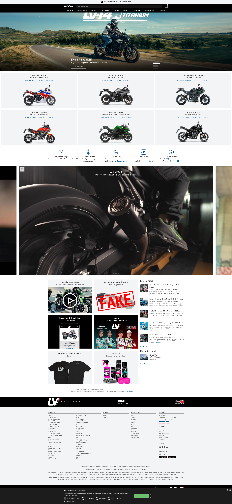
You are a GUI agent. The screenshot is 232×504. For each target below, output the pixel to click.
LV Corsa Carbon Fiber (82, 422)
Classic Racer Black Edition (55, 448)
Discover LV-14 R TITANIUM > (110, 117)
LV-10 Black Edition (53, 426)
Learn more (126, 117)
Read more (74, 495)
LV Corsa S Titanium (81, 421)
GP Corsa (78, 450)
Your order (161, 435)
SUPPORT (162, 10)
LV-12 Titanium (52, 432)
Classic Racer (79, 446)
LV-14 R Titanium (80, 419)
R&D (132, 426)
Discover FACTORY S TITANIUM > (34, 117)
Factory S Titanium (81, 442)
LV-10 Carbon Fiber (53, 428)
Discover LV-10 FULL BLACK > (34, 81)
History (133, 421)
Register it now (122, 161)
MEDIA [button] (125, 10)
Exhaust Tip (79, 455)
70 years (133, 430)
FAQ (167, 159)
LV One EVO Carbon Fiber (83, 435)
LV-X (49, 450)
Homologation (163, 430)
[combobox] (227, 490)
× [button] (230, 490)
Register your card (164, 437)
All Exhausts (79, 459)
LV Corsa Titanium (53, 424)
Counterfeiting (135, 433)
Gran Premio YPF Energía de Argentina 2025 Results (166, 323)
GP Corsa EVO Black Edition (83, 453)
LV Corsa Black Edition (54, 422)
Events (133, 417)
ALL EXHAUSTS (82, 10)
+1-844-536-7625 (173, 161)
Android (149, 161)
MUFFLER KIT (95, 10)
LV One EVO (79, 433)
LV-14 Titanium (52, 417)
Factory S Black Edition (82, 441)
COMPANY (137, 10)
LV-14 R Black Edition (54, 419)
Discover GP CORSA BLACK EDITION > (188, 81)
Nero (49, 437)
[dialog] (116, 496)
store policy (130, 391)
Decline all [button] (158, 496)
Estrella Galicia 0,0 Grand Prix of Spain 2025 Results (166, 299)
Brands (133, 422)
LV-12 (49, 430)
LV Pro (77, 437)
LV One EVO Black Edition (55, 435)
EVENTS (116, 10)
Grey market (134, 435)
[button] (97, 502)
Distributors (134, 432)
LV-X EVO (78, 448)
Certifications (134, 428)
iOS (144, 161)
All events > (143, 363)
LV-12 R (78, 432)
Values (133, 424)
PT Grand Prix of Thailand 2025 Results (162, 335)
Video (104, 415)
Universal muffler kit (53, 459)
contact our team (176, 159)
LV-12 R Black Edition (54, 433)
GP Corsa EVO (52, 453)
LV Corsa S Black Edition (54, 421)
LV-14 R (78, 417)
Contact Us (162, 415)
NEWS (107, 10)
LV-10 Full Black (80, 426)
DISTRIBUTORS (149, 10)
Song (104, 417)
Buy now (49, 81)
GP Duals (78, 444)
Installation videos (164, 433)
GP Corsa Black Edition (54, 451)
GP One (50, 446)
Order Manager (135, 437)
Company (133, 419)
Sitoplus (78, 457)
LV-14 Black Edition (81, 415)
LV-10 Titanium (80, 428)
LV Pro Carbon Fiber (53, 439)
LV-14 (49, 415)
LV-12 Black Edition (81, 430)
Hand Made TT (52, 455)
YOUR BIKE (70, 10)
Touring (50, 457)
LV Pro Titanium (80, 439)
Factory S (50, 441)
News (132, 415)
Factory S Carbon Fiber (54, 442)
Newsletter (162, 439)
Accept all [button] (141, 496)
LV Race (50, 444)
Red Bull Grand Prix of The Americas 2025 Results (165, 311)
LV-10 (77, 424)
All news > (143, 346)
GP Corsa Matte (80, 451)
